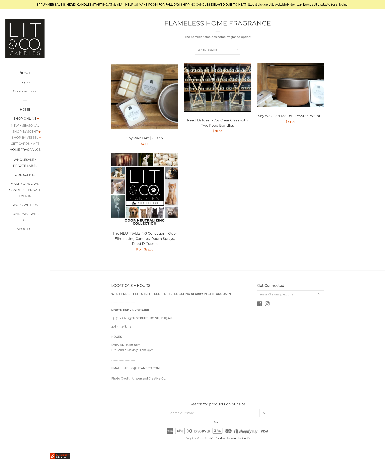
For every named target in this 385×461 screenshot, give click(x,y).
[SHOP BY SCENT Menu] (40, 132)
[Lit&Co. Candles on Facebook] (259, 304)
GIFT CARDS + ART (25, 144)
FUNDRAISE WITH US (25, 217)
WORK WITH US (25, 205)
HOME (25, 109)
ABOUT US (25, 229)
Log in (25, 82)
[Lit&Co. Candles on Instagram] (267, 304)
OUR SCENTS (25, 175)
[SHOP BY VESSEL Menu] (40, 138)
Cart (26, 73)
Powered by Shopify (238, 438)
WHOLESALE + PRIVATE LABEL (25, 163)
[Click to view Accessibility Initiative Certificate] (60, 458)
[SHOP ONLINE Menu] (38, 118)
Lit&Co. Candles (216, 438)
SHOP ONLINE (25, 118)
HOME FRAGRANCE (25, 150)
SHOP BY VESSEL (25, 137)
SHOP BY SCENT (25, 131)
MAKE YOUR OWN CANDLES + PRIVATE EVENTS (25, 190)
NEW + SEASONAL (25, 125)
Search (218, 422)
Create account (25, 91)
